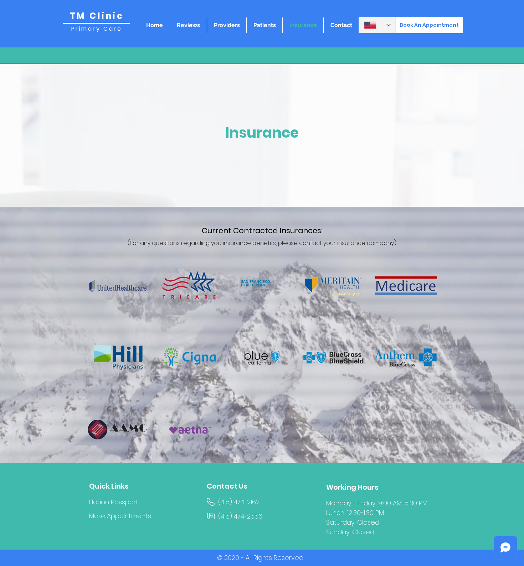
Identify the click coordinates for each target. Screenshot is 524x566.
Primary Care (96, 29)
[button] (264, 25)
